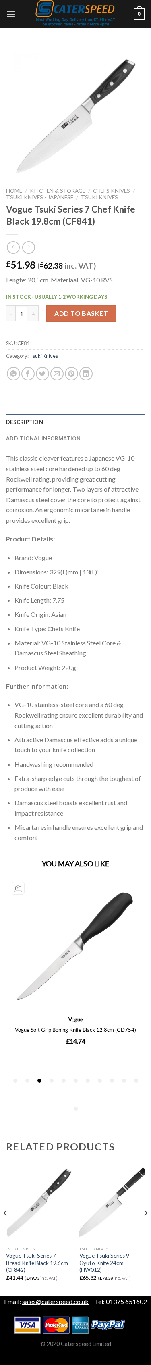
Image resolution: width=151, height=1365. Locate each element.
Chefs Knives (111, 191)
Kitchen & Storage (57, 191)
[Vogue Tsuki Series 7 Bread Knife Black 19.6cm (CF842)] (39, 1202)
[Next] (145, 1229)
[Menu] (11, 14)
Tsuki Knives (99, 197)
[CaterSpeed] (75, 14)
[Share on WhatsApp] (13, 373)
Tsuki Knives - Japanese (39, 197)
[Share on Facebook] (28, 373)
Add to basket (81, 313)
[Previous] (6, 1229)
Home (14, 191)
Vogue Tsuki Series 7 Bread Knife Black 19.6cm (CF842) (37, 1262)
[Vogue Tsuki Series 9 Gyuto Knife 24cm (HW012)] (112, 1202)
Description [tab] (24, 422)
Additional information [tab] (43, 438)
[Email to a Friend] (57, 373)
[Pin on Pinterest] (71, 373)
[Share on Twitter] (42, 373)
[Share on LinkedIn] (86, 373)
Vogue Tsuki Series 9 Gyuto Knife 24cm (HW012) (104, 1262)
